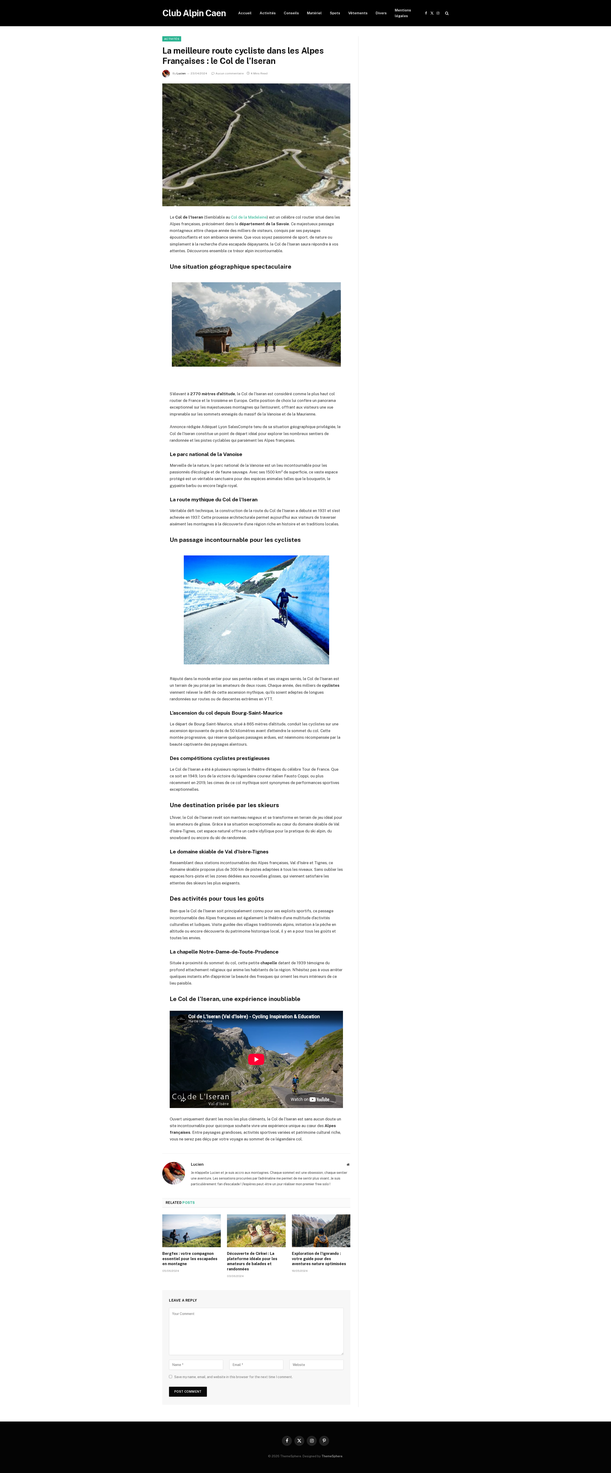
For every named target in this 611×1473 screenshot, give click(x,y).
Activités (268, 13)
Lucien (181, 73)
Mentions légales (403, 13)
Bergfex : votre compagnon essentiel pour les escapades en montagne (189, 1258)
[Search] (446, 13)
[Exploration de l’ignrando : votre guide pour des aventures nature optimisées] (321, 1230)
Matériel (314, 13)
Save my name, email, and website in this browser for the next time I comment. (233, 1377)
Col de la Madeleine (249, 217)
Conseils (291, 13)
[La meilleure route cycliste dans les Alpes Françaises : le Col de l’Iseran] (256, 144)
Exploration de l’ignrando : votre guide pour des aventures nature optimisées (319, 1258)
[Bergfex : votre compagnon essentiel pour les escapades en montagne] (191, 1230)
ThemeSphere (331, 1456)
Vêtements (358, 13)
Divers (381, 13)
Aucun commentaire (230, 73)
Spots (335, 13)
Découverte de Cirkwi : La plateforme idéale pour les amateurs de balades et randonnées (252, 1261)
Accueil (245, 13)
